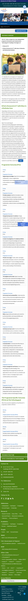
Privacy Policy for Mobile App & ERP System (7, 592)
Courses (18, 561)
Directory (10, 574)
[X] (3, 498)
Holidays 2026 (21, 559)
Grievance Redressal (7, 5)
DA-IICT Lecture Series (21, 570)
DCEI (3, 3)
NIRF (11, 3)
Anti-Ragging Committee (7, 570)
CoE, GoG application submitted (9, 543)
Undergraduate (5, 505)
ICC (13, 5)
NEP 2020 (15, 3)
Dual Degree (13, 505)
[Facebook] (1, 498)
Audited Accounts (21, 543)
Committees (19, 568)
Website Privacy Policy (7, 589)
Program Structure (8, 455)
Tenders (19, 5)
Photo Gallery (17, 574)
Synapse (4, 572)
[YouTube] (8, 498)
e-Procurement (5, 557)
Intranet (11, 561)
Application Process (21, 30)
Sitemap (9, 595)
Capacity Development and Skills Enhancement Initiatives (11, 564)
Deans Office (15, 513)
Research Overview (6, 513)
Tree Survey (19, 572)
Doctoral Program (5, 508)
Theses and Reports (13, 518)
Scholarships (14, 508)
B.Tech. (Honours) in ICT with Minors (13, 458)
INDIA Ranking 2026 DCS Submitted (9, 549)
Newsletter (4, 574)
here (21, 160)
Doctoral (3, 526)
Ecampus (4, 561)
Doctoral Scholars (14, 531)
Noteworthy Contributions (17, 516)
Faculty (3, 531)
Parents (3, 568)
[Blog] (13, 498)
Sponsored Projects (6, 516)
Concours (11, 572)
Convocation (23, 3)
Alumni (18, 3)
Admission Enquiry (22, 224)
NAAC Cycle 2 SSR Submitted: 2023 (9, 537)
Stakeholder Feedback (12, 526)
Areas (20, 513)
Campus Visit (6, 491)
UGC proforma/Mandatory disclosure (10, 555)
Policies (15, 5)
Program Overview (7, 35)
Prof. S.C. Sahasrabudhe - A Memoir (9, 559)
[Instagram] (6, 498)
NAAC (8, 3)
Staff (7, 531)
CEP (6, 3)
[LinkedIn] (10, 498)
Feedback (3, 586)
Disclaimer (4, 595)
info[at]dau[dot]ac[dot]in (8, 477)
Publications (4, 518)
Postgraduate (20, 505)
